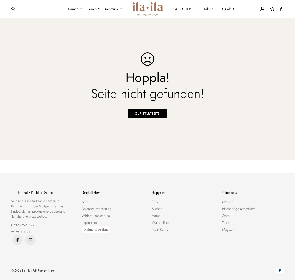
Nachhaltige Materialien (238, 208)
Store (226, 215)
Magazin (228, 229)
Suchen (157, 208)
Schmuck (111, 8)
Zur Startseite (147, 113)
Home (156, 215)
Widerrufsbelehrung (96, 215)
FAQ (155, 201)
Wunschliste (160, 222)
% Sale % (228, 8)
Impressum (89, 222)
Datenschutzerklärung (97, 208)
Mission (227, 201)
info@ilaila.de (20, 231)
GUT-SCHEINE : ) (186, 8)
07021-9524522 (23, 225)
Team (225, 222)
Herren (92, 8)
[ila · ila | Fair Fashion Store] (147, 9)
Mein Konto (160, 229)
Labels (208, 8)
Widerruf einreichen (96, 230)
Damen (73, 8)
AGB (85, 201)
